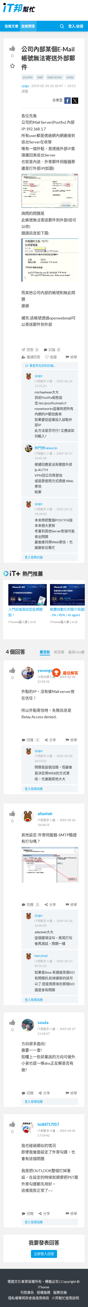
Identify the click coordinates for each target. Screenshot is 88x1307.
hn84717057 (48, 1124)
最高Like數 (76, 652)
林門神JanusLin (46, 448)
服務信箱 (60, 1292)
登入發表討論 (34, 557)
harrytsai (41, 955)
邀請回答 (33, 357)
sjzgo (25, 86)
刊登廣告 (27, 1292)
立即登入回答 (44, 1254)
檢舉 (73, 357)
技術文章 (11, 26)
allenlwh (45, 813)
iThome (43, 1287)
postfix (27, 77)
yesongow (47, 670)
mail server (54, 77)
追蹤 (53, 357)
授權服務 (43, 1292)
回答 (32, 350)
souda (43, 1022)
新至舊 (59, 652)
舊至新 (45, 652)
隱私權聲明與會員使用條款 (28, 1298)
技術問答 (28, 26)
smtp (70, 77)
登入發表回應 (34, 789)
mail (40, 77)
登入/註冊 (75, 26)
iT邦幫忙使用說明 (65, 1298)
